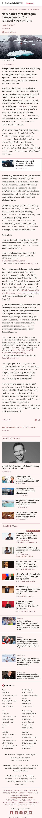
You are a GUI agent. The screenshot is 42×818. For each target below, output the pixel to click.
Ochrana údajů (32, 793)
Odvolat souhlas (11, 805)
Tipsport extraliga (7, 719)
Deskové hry (11, 781)
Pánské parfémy (20, 784)
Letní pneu (32, 779)
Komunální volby (7, 707)
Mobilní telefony (28, 776)
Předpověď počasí (31, 755)
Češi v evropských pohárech (20, 760)
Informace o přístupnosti (20, 795)
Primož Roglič (26, 704)
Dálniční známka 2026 (29, 738)
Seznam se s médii (9, 802)
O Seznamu (17, 790)
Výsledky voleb (6, 698)
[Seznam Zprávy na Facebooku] (11, 812)
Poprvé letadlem (7, 738)
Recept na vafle (27, 725)
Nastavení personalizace (27, 805)
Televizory (19, 781)
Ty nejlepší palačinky (29, 714)
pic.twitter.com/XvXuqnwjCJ (14, 261)
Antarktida (5, 430)
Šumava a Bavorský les (9, 740)
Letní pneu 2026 (27, 735)
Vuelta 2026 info (27, 693)
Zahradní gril (17, 771)
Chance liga (5, 714)
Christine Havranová (23, 555)
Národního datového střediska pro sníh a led (20, 292)
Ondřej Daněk (27, 596)
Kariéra (25, 790)
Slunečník (8, 768)
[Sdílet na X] (39, 420)
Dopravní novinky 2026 (29, 740)
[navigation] (2, 3)
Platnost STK (26, 749)
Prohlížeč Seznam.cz (13, 800)
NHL (3, 728)
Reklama (22, 793)
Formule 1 (5, 725)
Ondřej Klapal (28, 569)
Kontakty (6, 793)
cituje (28, 133)
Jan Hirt (24, 698)
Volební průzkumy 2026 (9, 695)
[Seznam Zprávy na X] (16, 812)
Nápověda (33, 790)
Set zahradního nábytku (28, 768)
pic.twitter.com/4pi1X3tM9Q (14, 352)
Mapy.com (20, 755)
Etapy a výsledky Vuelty (29, 695)
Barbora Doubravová (22, 541)
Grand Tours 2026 (27, 707)
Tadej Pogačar (26, 701)
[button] (21, 47)
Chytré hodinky (29, 781)
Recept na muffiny (28, 716)
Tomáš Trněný (8, 25)
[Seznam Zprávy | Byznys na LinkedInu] (30, 812)
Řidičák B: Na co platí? (29, 743)
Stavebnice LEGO (10, 779)
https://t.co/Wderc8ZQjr (23, 350)
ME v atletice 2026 (8, 722)
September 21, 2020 (10, 358)
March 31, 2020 (31, 263)
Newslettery (33, 802)
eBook (7, 32)
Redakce (14, 793)
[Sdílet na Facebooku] (36, 420)
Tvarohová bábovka (28, 722)
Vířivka (25, 771)
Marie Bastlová (28, 611)
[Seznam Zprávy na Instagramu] (21, 812)
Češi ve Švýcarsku (7, 743)
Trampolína (34, 765)
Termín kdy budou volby (9, 701)
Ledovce (19, 427)
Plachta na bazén (24, 765)
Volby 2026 (5, 693)
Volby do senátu (7, 704)
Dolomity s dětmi (7, 749)
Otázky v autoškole (28, 746)
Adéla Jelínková (24, 557)
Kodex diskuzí (22, 802)
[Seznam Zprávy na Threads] (25, 812)
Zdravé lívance (27, 719)
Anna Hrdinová (28, 581)
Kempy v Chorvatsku (8, 735)
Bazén (15, 765)
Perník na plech (27, 728)
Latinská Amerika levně (9, 746)
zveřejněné (21, 106)
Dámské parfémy (22, 779)
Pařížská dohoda (30, 427)
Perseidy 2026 (15, 758)
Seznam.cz (29, 3)
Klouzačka (16, 768)
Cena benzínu (25, 758)
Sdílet (14, 32)
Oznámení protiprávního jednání (20, 797)
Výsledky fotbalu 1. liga (9, 716)
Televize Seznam (28, 800)
